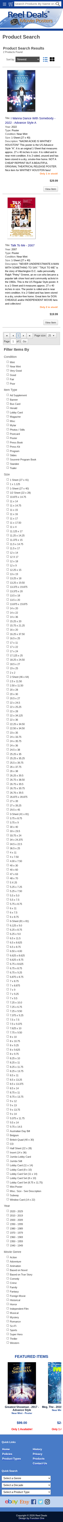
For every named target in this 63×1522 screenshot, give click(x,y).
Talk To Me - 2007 (23, 245)
